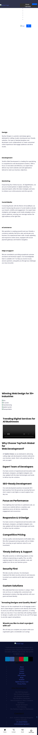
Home (27, 4)
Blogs (27, 13)
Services (28, 6)
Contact (28, 19)
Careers (27, 10)
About (27, 15)
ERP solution (29, 8)
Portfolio (28, 17)
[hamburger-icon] (34, 4)
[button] (19, 411)
